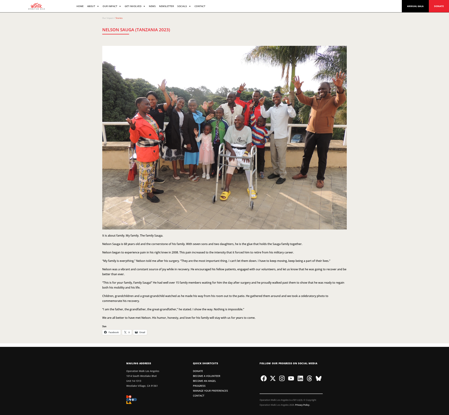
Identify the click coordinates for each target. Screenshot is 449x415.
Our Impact (110, 6)
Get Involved (133, 6)
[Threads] (309, 378)
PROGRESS (199, 385)
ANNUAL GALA (415, 6)
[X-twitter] (273, 378)
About (91, 6)
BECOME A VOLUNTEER (206, 376)
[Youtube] (291, 378)
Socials (182, 6)
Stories (119, 18)
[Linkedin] (300, 378)
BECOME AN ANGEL (204, 381)
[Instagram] (282, 378)
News (152, 6)
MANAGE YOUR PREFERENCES (210, 390)
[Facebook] (263, 378)
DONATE (439, 6)
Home (80, 6)
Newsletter (166, 6)
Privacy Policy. (302, 404)
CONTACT (198, 395)
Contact (200, 6)
